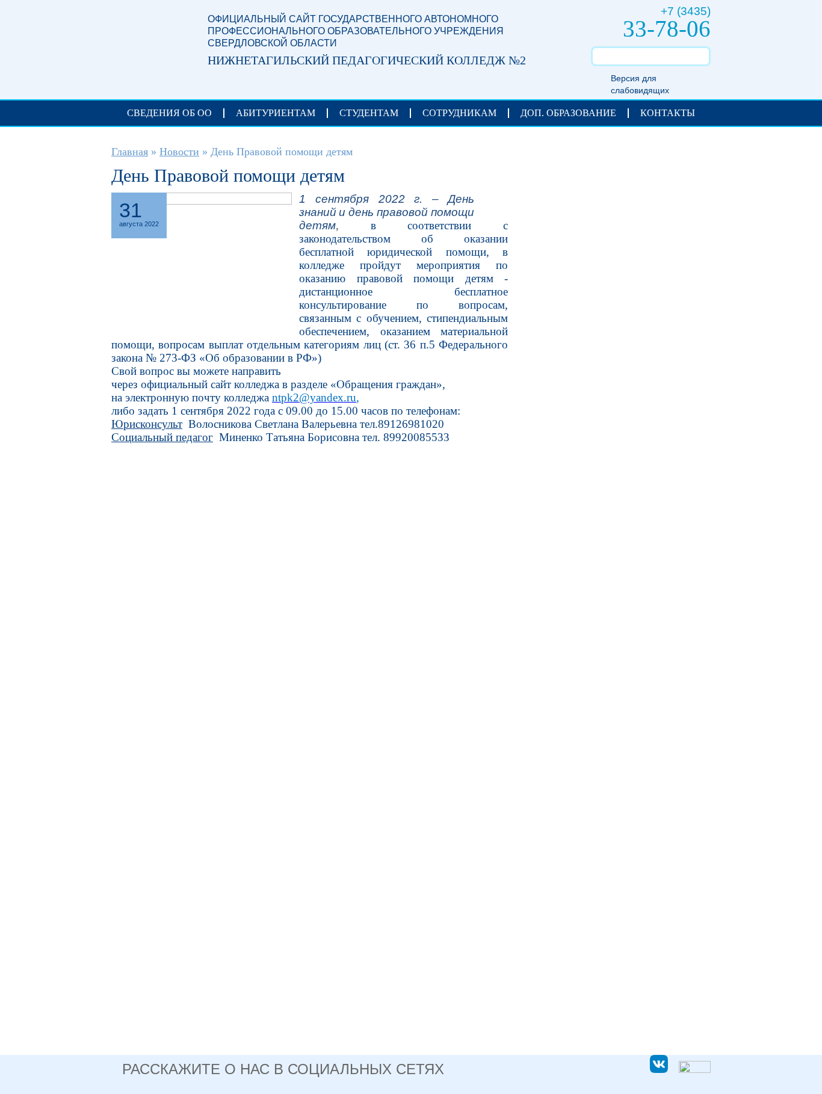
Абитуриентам (275, 113)
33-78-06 (667, 29)
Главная (129, 152)
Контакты (667, 113)
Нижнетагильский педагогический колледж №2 (147, 43)
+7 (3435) (686, 11)
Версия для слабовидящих (640, 84)
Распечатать (491, 202)
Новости (179, 152)
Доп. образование (568, 113)
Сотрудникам (459, 113)
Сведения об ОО (169, 113)
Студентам (368, 113)
